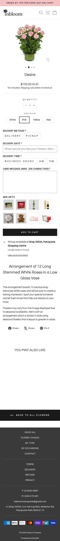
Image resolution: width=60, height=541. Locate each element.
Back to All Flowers (32, 415)
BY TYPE (30, 443)
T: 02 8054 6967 (30, 491)
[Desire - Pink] (11, 389)
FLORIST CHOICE (30, 438)
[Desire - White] (7, 389)
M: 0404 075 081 (30, 496)
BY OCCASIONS (30, 448)
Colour (30, 113)
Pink (24, 120)
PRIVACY (30, 480)
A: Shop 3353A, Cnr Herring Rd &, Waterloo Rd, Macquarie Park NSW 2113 (30, 508)
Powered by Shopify (30, 538)
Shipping (25, 88)
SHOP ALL (30, 432)
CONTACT (30, 454)
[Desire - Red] (19, 389)
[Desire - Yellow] (15, 389)
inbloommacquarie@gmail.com (30, 501)
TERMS (30, 464)
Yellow (36, 120)
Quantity (30, 100)
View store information (18, 255)
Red (48, 120)
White (12, 120)
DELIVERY (30, 469)
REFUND (30, 475)
